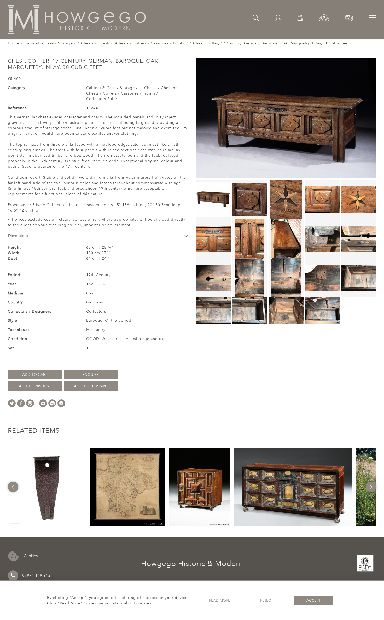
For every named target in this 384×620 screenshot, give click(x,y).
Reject (266, 600)
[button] (324, 17)
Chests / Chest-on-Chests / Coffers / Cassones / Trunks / (134, 43)
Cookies (30, 555)
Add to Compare (90, 386)
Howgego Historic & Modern (192, 564)
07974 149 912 (36, 575)
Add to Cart (34, 374)
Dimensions (18, 235)
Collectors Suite (101, 98)
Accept (313, 600)
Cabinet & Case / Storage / (50, 43)
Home (13, 43)
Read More (219, 600)
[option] (47, 487)
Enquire (90, 374)
